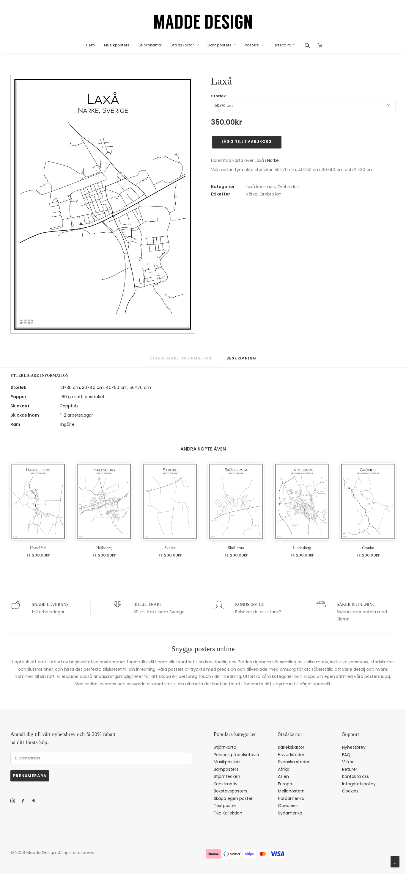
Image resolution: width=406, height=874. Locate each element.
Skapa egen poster (233, 798)
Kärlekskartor (291, 747)
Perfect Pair (283, 45)
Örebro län (288, 187)
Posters (252, 45)
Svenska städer (293, 762)
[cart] (319, 45)
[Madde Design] (203, 22)
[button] (309, 45)
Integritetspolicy (359, 784)
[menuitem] (90, 45)
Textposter (225, 806)
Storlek (218, 96)
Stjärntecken (227, 776)
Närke (273, 160)
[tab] (241, 361)
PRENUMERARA (29, 775)
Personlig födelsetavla (236, 755)
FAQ (346, 755)
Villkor (348, 762)
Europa (285, 784)
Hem (90, 45)
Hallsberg (104, 547)
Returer (349, 769)
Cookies (350, 791)
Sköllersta (236, 547)
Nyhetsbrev (354, 747)
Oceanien (288, 806)
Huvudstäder (291, 755)
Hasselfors (38, 547)
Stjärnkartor (150, 45)
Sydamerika (290, 813)
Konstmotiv (225, 784)
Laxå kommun (260, 187)
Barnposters (219, 45)
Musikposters (117, 45)
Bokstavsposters (230, 791)
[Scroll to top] (395, 861)
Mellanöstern (291, 791)
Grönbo (368, 547)
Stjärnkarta (225, 747)
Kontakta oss (355, 776)
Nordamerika (291, 798)
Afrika (283, 769)
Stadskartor (182, 45)
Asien (283, 776)
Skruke (170, 547)
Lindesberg (302, 547)
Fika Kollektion (228, 813)
